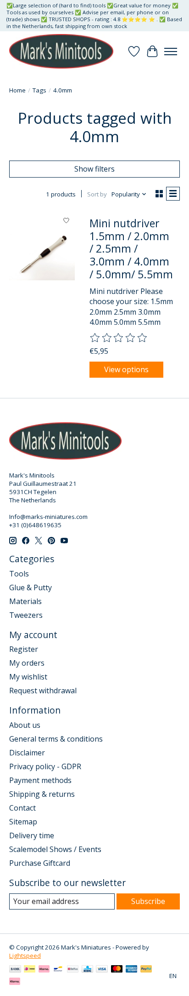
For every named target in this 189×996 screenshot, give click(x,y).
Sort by (97, 194)
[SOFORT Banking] (44, 969)
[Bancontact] (58, 969)
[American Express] (132, 969)
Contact (22, 808)
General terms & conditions (56, 739)
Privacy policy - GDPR (45, 766)
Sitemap (23, 822)
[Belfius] (72, 969)
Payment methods (40, 780)
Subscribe (148, 901)
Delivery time (31, 835)
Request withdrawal (43, 690)
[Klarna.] (14, 982)
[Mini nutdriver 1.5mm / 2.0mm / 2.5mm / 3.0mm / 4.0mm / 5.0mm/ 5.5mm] (42, 255)
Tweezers (26, 615)
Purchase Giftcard (39, 863)
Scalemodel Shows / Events (55, 849)
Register (23, 649)
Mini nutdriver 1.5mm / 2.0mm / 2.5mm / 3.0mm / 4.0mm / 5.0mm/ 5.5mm (131, 249)
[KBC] (87, 969)
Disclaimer (27, 753)
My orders (26, 663)
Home (17, 90)
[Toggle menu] (170, 51)
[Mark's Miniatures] (61, 51)
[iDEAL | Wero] (29, 969)
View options (126, 369)
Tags (39, 90)
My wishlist (28, 677)
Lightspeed (25, 955)
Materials (25, 601)
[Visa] (102, 969)
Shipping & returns (42, 794)
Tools (19, 574)
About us (24, 725)
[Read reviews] (118, 338)
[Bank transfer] (15, 969)
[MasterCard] (117, 969)
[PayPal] (146, 969)
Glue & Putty (30, 587)
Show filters (94, 169)
